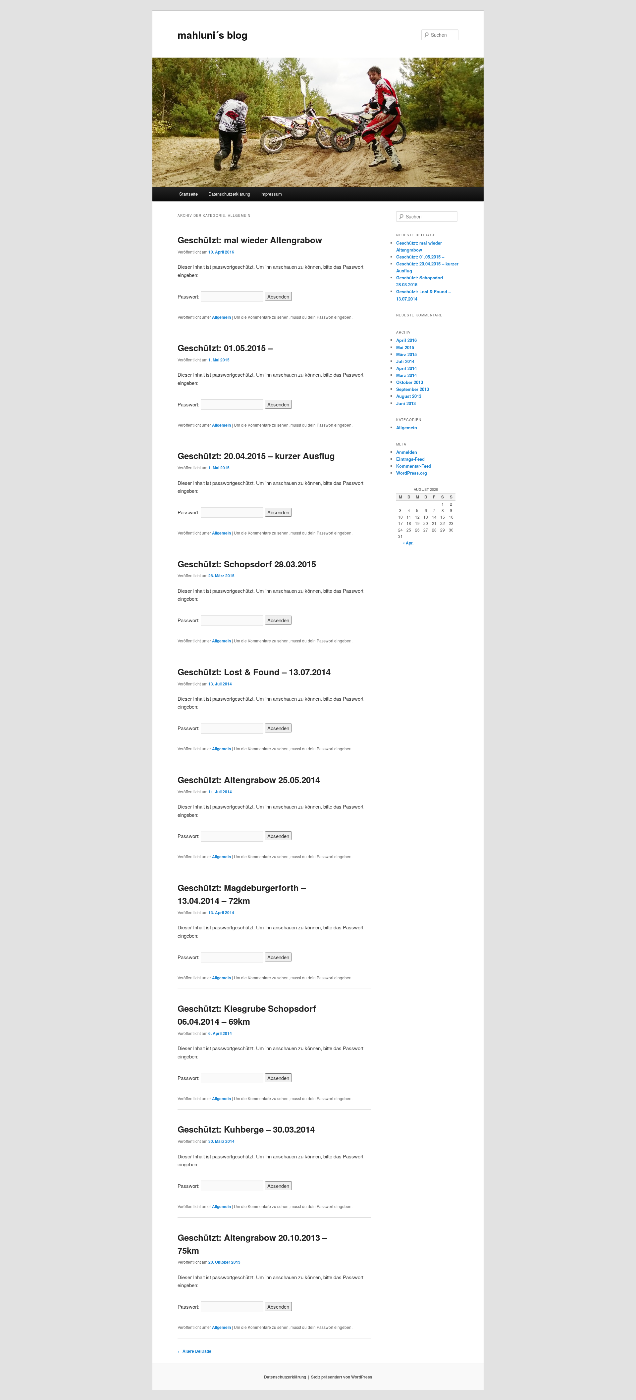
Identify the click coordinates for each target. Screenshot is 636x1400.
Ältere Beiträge (194, 1351)
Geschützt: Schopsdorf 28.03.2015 (247, 564)
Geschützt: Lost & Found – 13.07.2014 (254, 672)
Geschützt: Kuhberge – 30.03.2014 (246, 1129)
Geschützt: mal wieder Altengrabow (250, 240)
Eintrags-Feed (410, 459)
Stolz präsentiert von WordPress (341, 1377)
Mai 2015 (405, 347)
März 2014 (406, 375)
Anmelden (406, 452)
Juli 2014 (405, 361)
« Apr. (407, 543)
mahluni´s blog (212, 34)
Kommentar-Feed (413, 466)
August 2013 (408, 396)
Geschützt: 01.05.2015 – (225, 348)
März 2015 (406, 354)
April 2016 (406, 340)
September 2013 (412, 389)
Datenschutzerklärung (229, 194)
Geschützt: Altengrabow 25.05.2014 (249, 779)
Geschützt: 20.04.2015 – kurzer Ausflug (256, 455)
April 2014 (406, 368)
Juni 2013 (406, 403)
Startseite (188, 194)
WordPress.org (411, 473)
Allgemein (221, 317)
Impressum (271, 194)
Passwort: (189, 296)
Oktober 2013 (409, 382)
